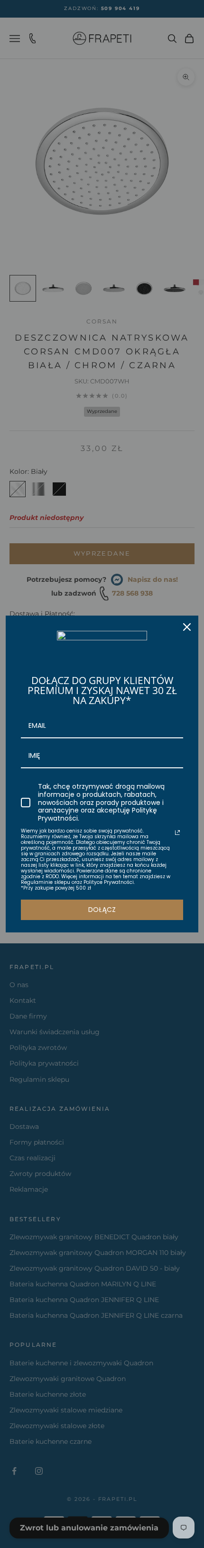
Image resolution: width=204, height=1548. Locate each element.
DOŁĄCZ (102, 909)
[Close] (187, 627)
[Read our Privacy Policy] (177, 832)
